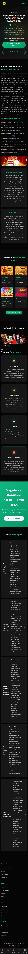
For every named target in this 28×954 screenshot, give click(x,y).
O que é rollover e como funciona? (12, 627)
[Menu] (23, 3)
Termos (3, 929)
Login (2, 909)
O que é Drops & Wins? (12, 750)
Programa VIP (5, 874)
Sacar (2, 916)
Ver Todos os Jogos (14, 312)
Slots (2, 887)
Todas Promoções (6, 868)
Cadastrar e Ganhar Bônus (14, 45)
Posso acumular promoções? (13, 813)
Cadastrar (4, 906)
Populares (4, 877)
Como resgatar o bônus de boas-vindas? (12, 568)
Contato (3, 935)
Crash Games (5, 890)
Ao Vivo (3, 893)
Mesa (2, 896)
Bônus (3, 871)
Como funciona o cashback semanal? (12, 689)
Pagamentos (4, 926)
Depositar (4, 913)
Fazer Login (14, 51)
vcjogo (11, 943)
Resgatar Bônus (14, 518)
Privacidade (4, 932)
